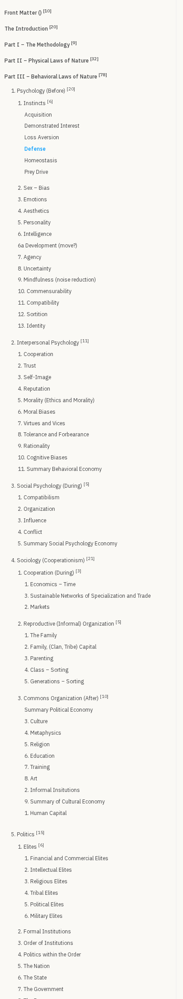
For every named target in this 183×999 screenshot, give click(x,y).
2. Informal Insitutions (52, 790)
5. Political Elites (44, 904)
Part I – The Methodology (40, 44)
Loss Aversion (41, 137)
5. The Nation (34, 966)
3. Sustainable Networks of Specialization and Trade (87, 595)
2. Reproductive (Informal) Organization (69, 623)
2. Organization (36, 508)
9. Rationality (34, 446)
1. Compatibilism (39, 497)
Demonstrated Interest (52, 125)
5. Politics (27, 834)
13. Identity (31, 325)
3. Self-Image (34, 377)
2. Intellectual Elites (48, 869)
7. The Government (41, 989)
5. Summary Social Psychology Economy (67, 543)
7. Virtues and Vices (41, 423)
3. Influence (32, 520)
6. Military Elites (43, 916)
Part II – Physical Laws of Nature (51, 60)
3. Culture (36, 721)
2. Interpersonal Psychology (50, 342)
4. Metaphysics (42, 732)
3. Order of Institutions (45, 943)
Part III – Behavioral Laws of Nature (55, 76)
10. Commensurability (45, 291)
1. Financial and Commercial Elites (66, 858)
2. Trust (27, 365)
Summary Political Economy (58, 709)
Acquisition (38, 114)
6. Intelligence (35, 234)
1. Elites (31, 846)
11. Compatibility (38, 302)
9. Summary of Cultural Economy (64, 801)
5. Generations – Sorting (54, 681)
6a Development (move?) (47, 245)
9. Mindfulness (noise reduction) (57, 279)
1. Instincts (35, 102)
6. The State (32, 977)
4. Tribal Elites (41, 892)
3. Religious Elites (46, 881)
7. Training (37, 767)
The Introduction (31, 28)
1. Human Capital (45, 813)
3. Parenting (38, 658)
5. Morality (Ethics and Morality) (56, 400)
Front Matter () (28, 12)
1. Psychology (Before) (43, 90)
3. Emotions (32, 199)
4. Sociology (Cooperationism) (53, 560)
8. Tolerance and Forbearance (53, 434)
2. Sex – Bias (34, 187)
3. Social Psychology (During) (50, 485)
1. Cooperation (35, 354)
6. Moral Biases (37, 411)
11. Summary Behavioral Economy (60, 469)
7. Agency (29, 257)
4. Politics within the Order (49, 954)
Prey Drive (36, 171)
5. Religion (37, 744)
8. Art (30, 778)
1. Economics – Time (50, 584)
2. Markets (37, 606)
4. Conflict (30, 532)
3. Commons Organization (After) (63, 697)
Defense (35, 148)
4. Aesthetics (33, 211)
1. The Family (40, 635)
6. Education (39, 755)
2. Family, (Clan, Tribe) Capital (60, 646)
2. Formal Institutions (44, 931)
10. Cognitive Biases (43, 457)
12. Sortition (33, 314)
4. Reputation (34, 388)
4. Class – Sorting (46, 669)
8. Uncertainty (34, 268)
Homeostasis (40, 160)
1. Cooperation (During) (49, 572)
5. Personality (34, 222)
